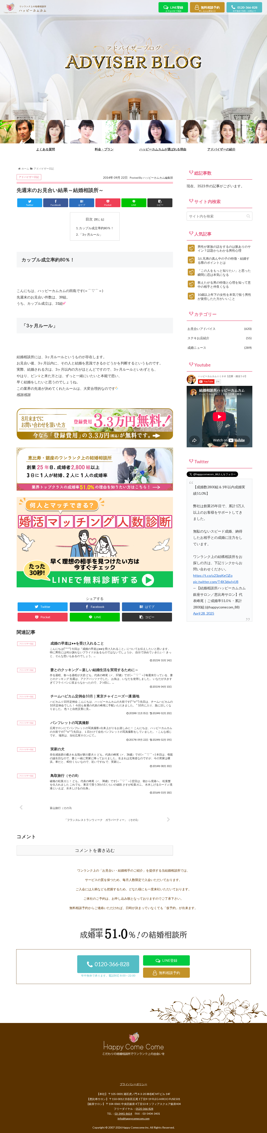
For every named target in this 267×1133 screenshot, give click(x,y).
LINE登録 (174, 8)
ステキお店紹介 (219, 338)
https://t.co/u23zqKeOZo (212, 575)
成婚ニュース (219, 347)
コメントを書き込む (95, 850)
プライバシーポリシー (133, 1084)
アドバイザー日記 (29, 176)
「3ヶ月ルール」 (91, 234)
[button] (248, 216)
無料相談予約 (209, 8)
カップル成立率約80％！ (96, 228)
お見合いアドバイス (219, 328)
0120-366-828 (245, 8)
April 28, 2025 (203, 613)
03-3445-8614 (123, 1113)
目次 (89, 219)
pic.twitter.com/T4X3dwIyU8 (215, 582)
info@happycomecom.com (134, 1118)
